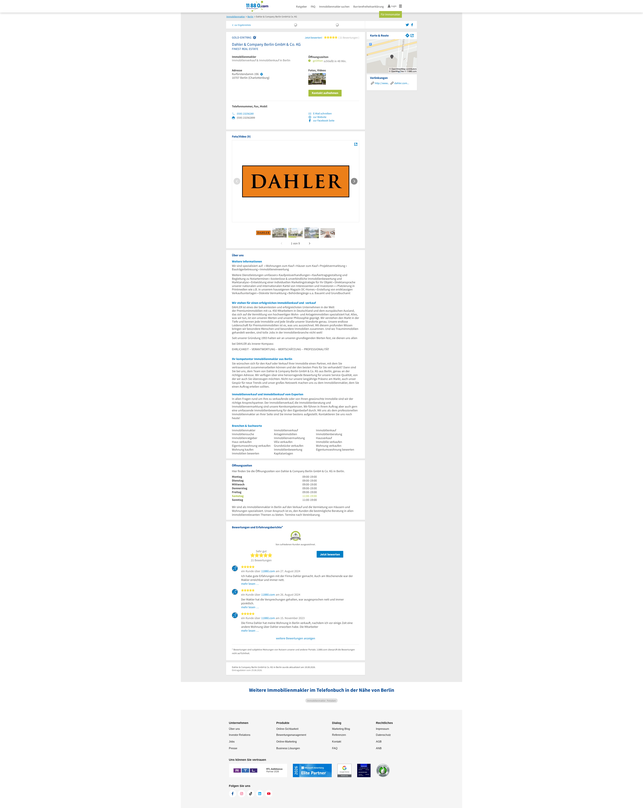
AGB (379, 741)
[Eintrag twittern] (408, 24)
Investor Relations (239, 734)
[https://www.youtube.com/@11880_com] (268, 793)
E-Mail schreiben (322, 113)
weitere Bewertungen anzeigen (295, 638)
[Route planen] (261, 74)
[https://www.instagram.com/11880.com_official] (241, 793)
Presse (233, 748)
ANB (379, 748)
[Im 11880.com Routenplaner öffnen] (407, 35)
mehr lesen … (250, 584)
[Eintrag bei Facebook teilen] (412, 24)
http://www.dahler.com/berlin (382, 83)
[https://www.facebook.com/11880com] (232, 793)
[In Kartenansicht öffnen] (412, 35)
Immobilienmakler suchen (334, 6)
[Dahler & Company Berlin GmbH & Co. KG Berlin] (356, 144)
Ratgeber (301, 6)
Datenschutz (383, 734)
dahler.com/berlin (401, 83)
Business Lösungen (288, 748)
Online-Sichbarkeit (287, 728)
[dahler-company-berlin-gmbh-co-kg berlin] (263, 233)
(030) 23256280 (245, 113)
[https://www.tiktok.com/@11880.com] (250, 793)
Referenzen (339, 734)
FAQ (313, 6)
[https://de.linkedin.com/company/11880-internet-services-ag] (259, 793)
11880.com (268, 571)
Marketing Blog (341, 728)
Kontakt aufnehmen (325, 93)
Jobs (232, 741)
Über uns (234, 728)
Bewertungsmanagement (291, 734)
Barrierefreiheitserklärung (368, 6)
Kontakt (336, 741)
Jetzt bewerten (330, 554)
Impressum (382, 728)
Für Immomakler (390, 14)
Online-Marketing (286, 741)
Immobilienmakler (244, 57)
